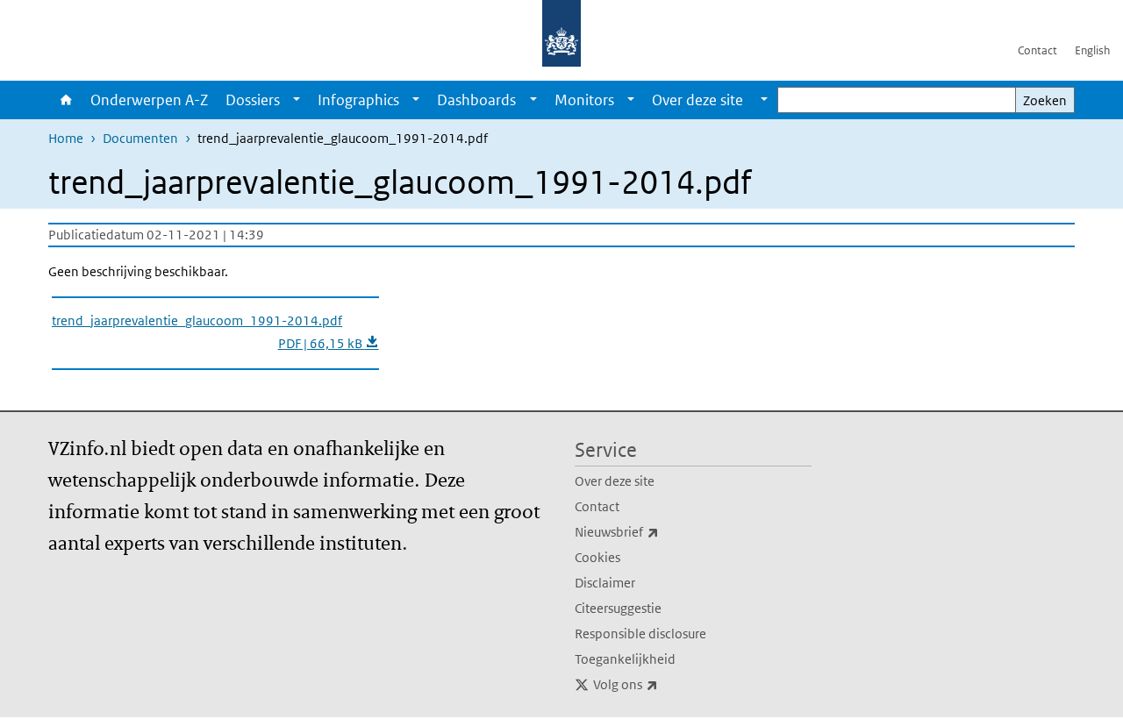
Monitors (584, 100)
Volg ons (664, 684)
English (1092, 50)
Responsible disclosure (640, 633)
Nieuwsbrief (655, 531)
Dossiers (252, 100)
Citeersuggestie (618, 608)
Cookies (597, 557)
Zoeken (1045, 100)
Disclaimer (605, 582)
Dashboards (476, 100)
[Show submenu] (296, 100)
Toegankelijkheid (625, 659)
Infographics (358, 100)
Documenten (140, 138)
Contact (1037, 50)
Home (65, 100)
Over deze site (614, 481)
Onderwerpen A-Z (149, 100)
